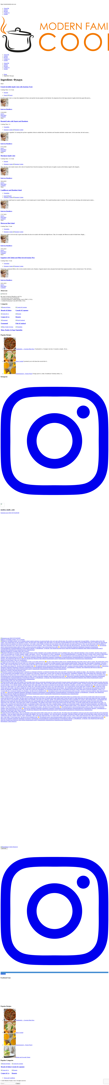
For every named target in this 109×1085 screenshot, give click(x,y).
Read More (3, 115)
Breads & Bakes (6, 310)
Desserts (6, 92)
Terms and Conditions (9, 1078)
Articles (6, 9)
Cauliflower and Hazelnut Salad (11, 190)
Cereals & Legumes (22, 310)
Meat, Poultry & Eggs (8, 330)
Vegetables (6, 127)
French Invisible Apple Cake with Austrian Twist (16, 87)
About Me (6, 8)
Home (5, 74)
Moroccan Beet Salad (8, 223)
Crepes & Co (5, 317)
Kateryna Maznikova (6, 109)
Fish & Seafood (21, 323)
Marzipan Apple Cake (8, 156)
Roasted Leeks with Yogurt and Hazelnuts (14, 121)
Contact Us (6, 12)
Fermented (4, 323)
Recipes (6, 11)
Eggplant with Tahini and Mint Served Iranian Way (18, 257)
